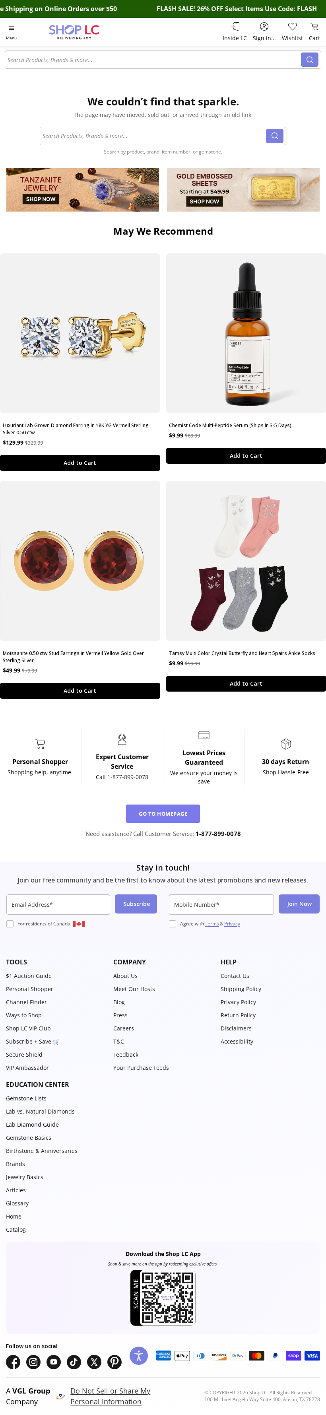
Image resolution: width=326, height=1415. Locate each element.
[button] (55, 962)
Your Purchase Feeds (141, 1067)
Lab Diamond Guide (32, 1124)
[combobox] (154, 59)
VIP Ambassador (27, 1067)
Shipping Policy (241, 989)
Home (13, 1216)
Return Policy (238, 1015)
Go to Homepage (163, 813)
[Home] (82, 32)
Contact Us (235, 976)
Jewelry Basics (24, 1177)
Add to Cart (80, 462)
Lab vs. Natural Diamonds (40, 1111)
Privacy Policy (238, 1002)
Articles (16, 1190)
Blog (119, 1002)
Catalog (16, 1229)
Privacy (232, 923)
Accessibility (237, 1041)
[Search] (309, 59)
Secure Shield (24, 1054)
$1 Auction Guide (29, 976)
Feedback (125, 1054)
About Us (125, 976)
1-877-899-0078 (127, 777)
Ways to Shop (24, 1015)
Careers (123, 1028)
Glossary (17, 1203)
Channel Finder (26, 1002)
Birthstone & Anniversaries (42, 1151)
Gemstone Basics (28, 1137)
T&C (118, 1041)
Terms (212, 923)
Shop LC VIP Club (28, 1028)
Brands (15, 1164)
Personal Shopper (29, 989)
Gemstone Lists (26, 1098)
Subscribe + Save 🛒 (33, 1041)
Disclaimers (236, 1028)
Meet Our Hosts (134, 989)
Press (120, 1015)
